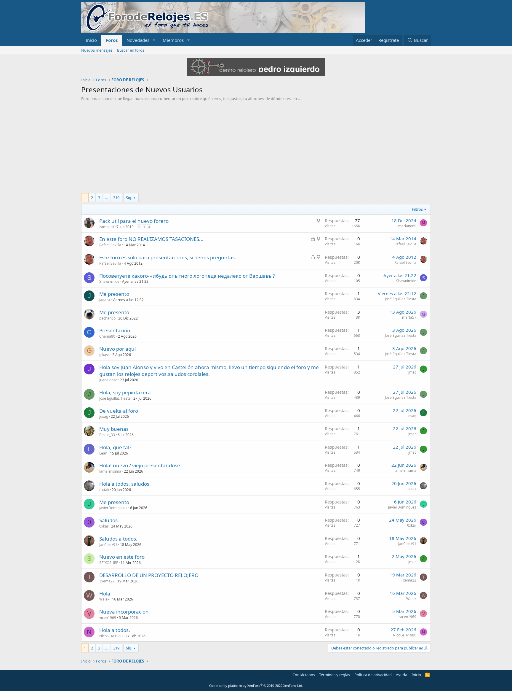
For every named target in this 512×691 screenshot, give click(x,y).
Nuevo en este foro (122, 556)
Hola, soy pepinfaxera (125, 392)
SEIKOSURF (108, 562)
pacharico (107, 318)
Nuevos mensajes (96, 50)
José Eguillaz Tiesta (400, 298)
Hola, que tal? (115, 447)
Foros (112, 40)
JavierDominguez (113, 507)
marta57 (409, 317)
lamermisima (110, 471)
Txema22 (107, 581)
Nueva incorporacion (124, 611)
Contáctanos (303, 674)
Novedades (138, 40)
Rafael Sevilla (110, 244)
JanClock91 (108, 544)
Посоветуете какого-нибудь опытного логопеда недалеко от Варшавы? (187, 275)
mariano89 (407, 225)
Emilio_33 (107, 434)
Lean (103, 453)
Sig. (129, 197)
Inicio (91, 40)
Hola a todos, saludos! (125, 483)
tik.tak (104, 489)
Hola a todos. (114, 630)
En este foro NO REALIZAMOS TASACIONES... (151, 239)
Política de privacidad (373, 674)
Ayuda (401, 674)
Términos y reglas (334, 674)
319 (116, 197)
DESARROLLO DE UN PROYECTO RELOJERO (149, 575)
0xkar (103, 526)
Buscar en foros (130, 50)
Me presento (114, 293)
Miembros (173, 40)
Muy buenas (114, 428)
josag (103, 416)
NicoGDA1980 (111, 635)
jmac (412, 372)
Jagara (104, 299)
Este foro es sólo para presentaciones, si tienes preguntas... (169, 257)
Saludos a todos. (118, 538)
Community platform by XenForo (256, 685)
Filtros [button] (417, 209)
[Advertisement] (256, 145)
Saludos (108, 520)
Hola (104, 593)
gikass (104, 354)
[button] (154, 40)
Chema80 (107, 336)
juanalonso (108, 379)
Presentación (114, 330)
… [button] (106, 197)
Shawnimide (109, 281)
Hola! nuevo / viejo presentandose (139, 465)
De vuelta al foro (118, 410)
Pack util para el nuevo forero (134, 220)
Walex (104, 599)
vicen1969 (107, 617)
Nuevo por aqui (117, 348)
